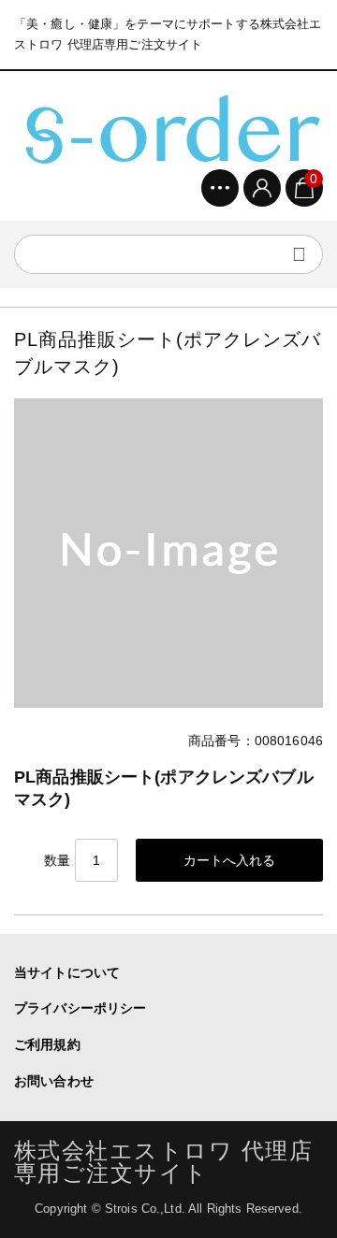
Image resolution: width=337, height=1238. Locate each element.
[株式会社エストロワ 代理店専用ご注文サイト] (168, 127)
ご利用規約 (47, 1044)
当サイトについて (67, 972)
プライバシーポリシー (80, 1007)
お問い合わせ (54, 1080)
